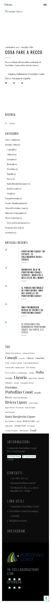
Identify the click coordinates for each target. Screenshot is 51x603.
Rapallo (10, 174)
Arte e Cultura (11, 140)
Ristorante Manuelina (20, 398)
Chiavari (10, 154)
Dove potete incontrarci (17, 223)
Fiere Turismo (30, 367)
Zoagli (9, 193)
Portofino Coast (36, 74)
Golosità (31, 373)
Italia (40, 372)
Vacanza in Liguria (21, 78)
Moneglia (11, 164)
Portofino (11, 169)
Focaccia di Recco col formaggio (16, 373)
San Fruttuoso (10, 412)
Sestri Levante (13, 188)
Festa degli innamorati (30, 363)
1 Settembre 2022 (12, 47)
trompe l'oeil (20, 425)
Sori (37, 421)
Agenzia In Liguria (28, 353)
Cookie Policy (30, 456)
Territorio (9, 232)
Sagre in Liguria (30, 408)
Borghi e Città (27, 47)
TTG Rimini (31, 426)
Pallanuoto (21, 74)
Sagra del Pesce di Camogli (14, 408)
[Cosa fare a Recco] (25, 25)
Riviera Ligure (16, 402)
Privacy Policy (15, 456)
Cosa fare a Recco (24, 52)
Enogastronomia (12, 198)
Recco (8, 78)
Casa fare (22, 358)
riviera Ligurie (33, 403)
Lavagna (10, 159)
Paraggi (16, 383)
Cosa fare (39, 357)
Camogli (10, 149)
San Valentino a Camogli (13, 421)
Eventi (7, 363)
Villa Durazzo (23, 431)
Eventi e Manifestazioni (14, 203)
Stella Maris (9, 426)
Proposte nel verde (13, 227)
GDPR (10, 459)
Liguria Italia (32, 378)
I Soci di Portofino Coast (15, 208)
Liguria (11, 74)
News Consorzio (12, 218)
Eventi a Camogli (16, 363)
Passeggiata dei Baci (27, 383)
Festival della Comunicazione (15, 367)
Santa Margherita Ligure (17, 184)
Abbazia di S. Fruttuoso (13, 353)
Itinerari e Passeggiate (14, 213)
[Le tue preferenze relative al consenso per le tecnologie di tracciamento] (46, 598)
